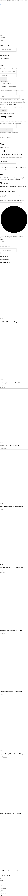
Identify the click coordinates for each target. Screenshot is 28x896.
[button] (11, 202)
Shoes (1, 58)
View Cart (8, 238)
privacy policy (12, 104)
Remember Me (5, 81)
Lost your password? (5, 83)
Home (1, 147)
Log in (1, 113)
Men (4, 58)
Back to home (4, 161)
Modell (7, 58)
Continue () (3, 238)
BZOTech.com (20, 200)
